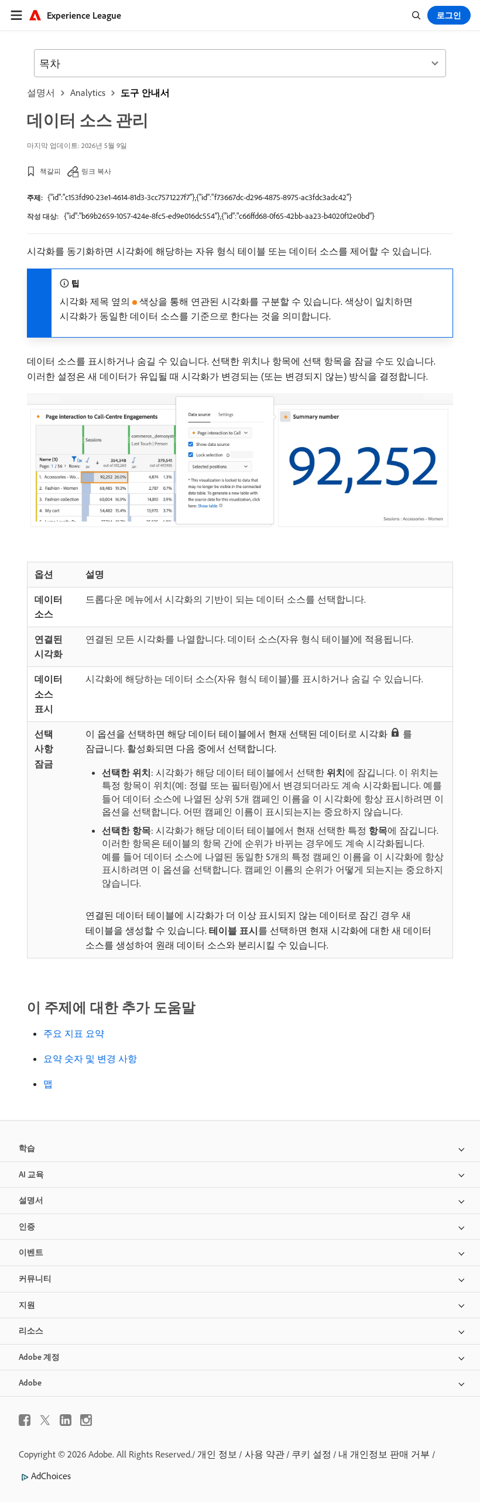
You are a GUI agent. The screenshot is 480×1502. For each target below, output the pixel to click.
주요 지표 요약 (73, 1033)
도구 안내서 (145, 92)
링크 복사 (96, 171)
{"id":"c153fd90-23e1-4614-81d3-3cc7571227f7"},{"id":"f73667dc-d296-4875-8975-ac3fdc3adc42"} (199, 197)
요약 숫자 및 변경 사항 (90, 1058)
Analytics (87, 92)
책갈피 (50, 171)
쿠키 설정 (311, 1454)
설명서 (41, 92)
